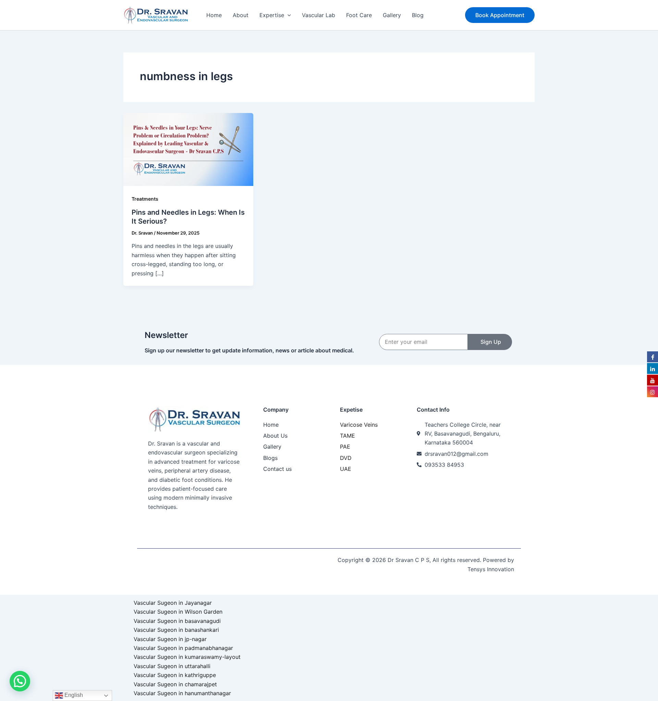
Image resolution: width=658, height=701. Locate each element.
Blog (418, 15)
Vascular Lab (318, 15)
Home (214, 15)
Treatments (145, 199)
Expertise (271, 15)
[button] (287, 15)
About (240, 15)
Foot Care (359, 15)
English (73, 695)
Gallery (392, 15)
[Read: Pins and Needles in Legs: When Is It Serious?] (188, 149)
